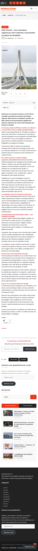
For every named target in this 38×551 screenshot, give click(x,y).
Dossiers (5, 490)
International (6, 497)
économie (23, 359)
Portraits (5, 503)
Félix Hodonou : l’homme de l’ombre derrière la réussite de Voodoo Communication (24, 413)
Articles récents (27, 405)
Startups (5, 506)
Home (4, 15)
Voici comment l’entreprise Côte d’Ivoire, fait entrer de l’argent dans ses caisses (23, 435)
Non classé (6, 501)
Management (6, 499)
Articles (10, 15)
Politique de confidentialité (9, 548)
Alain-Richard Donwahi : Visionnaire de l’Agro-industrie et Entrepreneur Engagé (24, 424)
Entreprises (6, 494)
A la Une (5, 487)
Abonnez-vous (29, 349)
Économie (5, 27)
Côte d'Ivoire (13, 359)
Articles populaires (10, 405)
